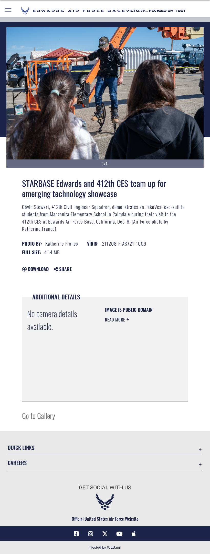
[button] (8, 11)
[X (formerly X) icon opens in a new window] (105, 534)
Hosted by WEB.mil (105, 547)
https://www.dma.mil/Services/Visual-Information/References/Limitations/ (136, 384)
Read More (116, 320)
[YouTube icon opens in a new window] (119, 534)
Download (38, 269)
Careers (17, 463)
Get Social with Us (105, 488)
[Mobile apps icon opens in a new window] (134, 534)
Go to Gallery (38, 415)
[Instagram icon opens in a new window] (90, 534)
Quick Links (21, 447)
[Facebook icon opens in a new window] (76, 534)
